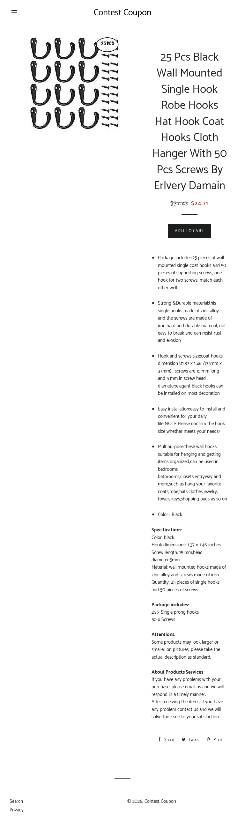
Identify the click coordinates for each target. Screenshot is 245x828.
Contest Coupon (160, 801)
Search (16, 801)
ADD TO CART (189, 231)
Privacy (17, 810)
